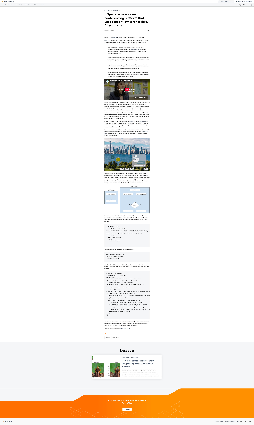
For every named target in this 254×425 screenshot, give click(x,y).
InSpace (106, 40)
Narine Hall (114, 37)
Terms (226, 421)
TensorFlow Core (9, 4)
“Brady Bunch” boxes (136, 49)
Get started (127, 409)
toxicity (131, 121)
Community (41, 4)
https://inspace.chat (125, 328)
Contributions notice (234, 421)
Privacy (222, 421)
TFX (35, 4)
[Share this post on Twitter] (148, 30)
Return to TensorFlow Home (245, 1)
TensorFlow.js (19, 4)
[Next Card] (127, 367)
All (2, 4)
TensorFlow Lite (28, 4)
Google (217, 421)
